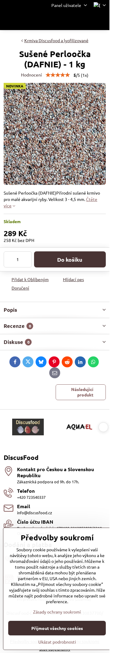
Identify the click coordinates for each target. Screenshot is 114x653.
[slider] (58, 75)
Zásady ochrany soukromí (57, 611)
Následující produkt (82, 391)
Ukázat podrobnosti (57, 641)
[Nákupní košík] (87, 20)
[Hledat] (73, 20)
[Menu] (102, 20)
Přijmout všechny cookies (57, 628)
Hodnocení (31, 74)
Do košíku (69, 259)
